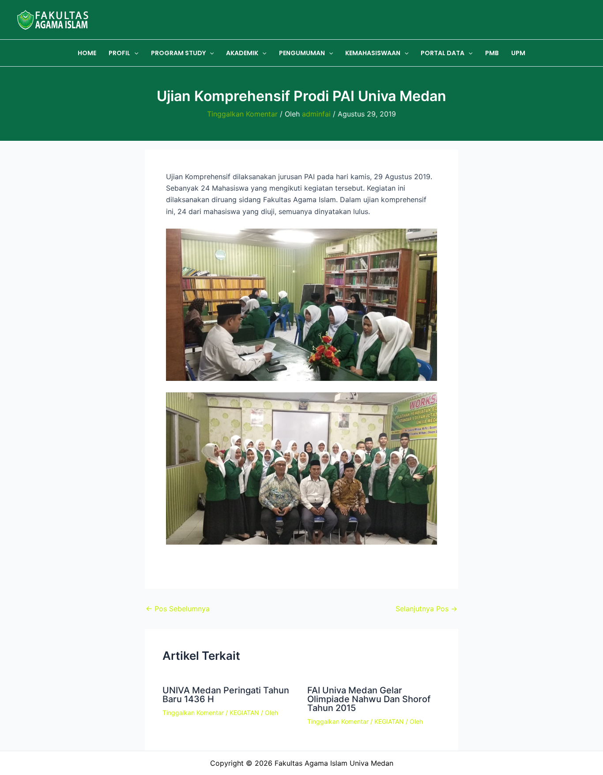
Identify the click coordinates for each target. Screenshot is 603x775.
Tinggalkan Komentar (242, 113)
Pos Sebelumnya (178, 608)
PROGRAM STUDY (178, 53)
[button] (134, 53)
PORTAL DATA (442, 53)
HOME (87, 53)
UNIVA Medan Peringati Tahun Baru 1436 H (225, 694)
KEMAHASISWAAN (372, 53)
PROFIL (119, 53)
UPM (518, 53)
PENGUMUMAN (302, 53)
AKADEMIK (242, 53)
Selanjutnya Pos (426, 608)
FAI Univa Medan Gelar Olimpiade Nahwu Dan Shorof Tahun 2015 (368, 699)
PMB (492, 53)
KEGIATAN (244, 712)
